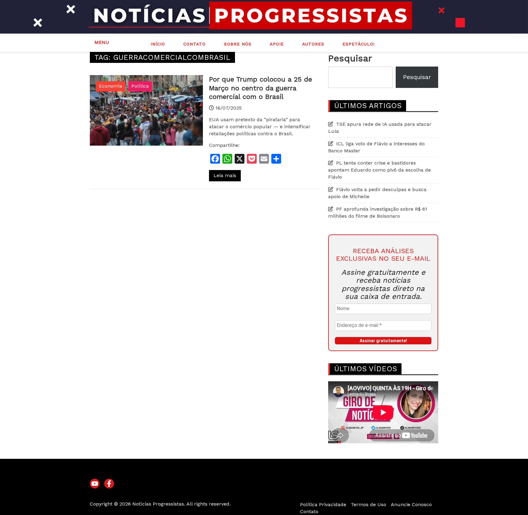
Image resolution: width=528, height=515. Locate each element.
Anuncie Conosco (411, 504)
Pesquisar (350, 58)
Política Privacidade (323, 504)
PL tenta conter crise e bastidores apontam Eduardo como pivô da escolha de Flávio (379, 170)
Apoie (277, 44)
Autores (313, 44)
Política (140, 86)
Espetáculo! (359, 44)
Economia (110, 86)
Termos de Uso (368, 504)
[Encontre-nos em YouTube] (95, 484)
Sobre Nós (237, 44)
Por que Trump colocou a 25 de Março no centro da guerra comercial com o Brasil (260, 87)
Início (158, 44)
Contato (194, 44)
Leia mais (225, 175)
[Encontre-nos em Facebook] (109, 484)
